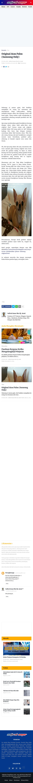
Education (4, 346)
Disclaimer (17, 780)
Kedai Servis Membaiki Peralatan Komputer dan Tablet (12, 682)
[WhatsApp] (16, 306)
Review (24, 7)
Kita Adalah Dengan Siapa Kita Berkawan (11, 700)
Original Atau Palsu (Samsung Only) (15, 388)
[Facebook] (4, 66)
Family (18, 7)
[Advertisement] (16, 27)
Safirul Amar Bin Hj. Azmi (16, 313)
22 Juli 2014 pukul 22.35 (11, 591)
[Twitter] (6, 66)
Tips (8, 50)
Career (13, 7)
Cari (31, 2)
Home (3, 7)
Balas (7, 583)
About (11, 780)
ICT (8, 7)
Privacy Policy (24, 780)
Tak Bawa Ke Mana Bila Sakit (11, 690)
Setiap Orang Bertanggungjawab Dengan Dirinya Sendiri (11, 710)
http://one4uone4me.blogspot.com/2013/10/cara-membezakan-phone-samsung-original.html (16, 251)
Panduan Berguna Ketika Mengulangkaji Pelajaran (13, 350)
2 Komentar (23, 63)
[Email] (8, 66)
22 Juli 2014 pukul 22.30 (20, 572)
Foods (30, 7)
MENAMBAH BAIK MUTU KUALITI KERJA (12, 672)
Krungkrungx (9, 573)
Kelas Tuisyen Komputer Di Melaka (14, 657)
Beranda (4, 50)
